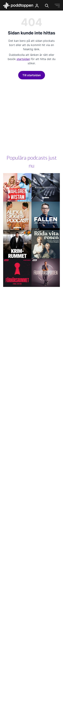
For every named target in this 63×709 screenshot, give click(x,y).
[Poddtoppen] (18, 5)
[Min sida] (36, 5)
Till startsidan (31, 75)
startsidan (23, 59)
